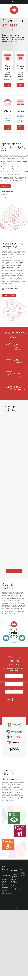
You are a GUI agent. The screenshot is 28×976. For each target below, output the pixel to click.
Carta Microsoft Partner (22, 873)
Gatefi (7, 422)
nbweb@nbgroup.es (8, 893)
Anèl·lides (7, 794)
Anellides (7, 510)
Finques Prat (20, 421)
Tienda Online (4, 195)
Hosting (2, 198)
